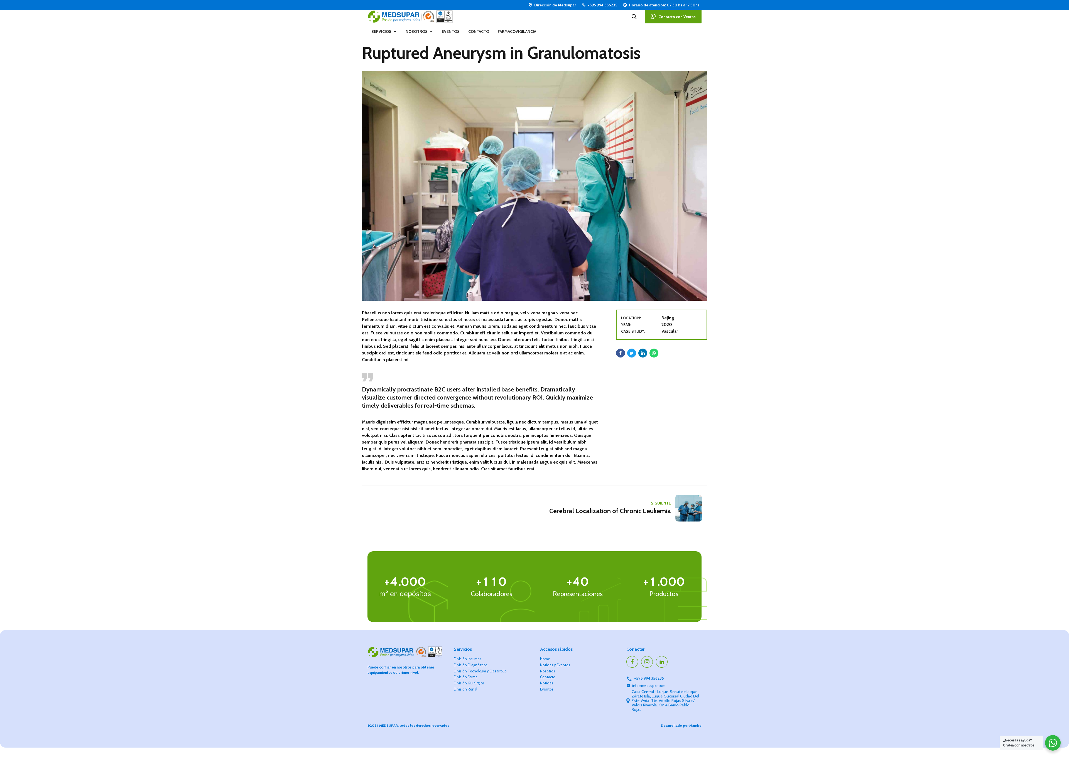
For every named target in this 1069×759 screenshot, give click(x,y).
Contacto (478, 31)
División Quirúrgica (469, 683)
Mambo (695, 725)
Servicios (381, 31)
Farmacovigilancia (517, 31)
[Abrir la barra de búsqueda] (634, 16)
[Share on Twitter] (631, 353)
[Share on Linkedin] (642, 353)
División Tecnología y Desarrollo (480, 671)
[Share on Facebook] (620, 353)
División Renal (465, 689)
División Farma (465, 677)
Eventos (451, 31)
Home (545, 659)
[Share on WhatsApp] (653, 353)
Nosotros (417, 31)
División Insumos (467, 659)
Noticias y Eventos (555, 665)
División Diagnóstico (470, 665)
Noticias (546, 683)
